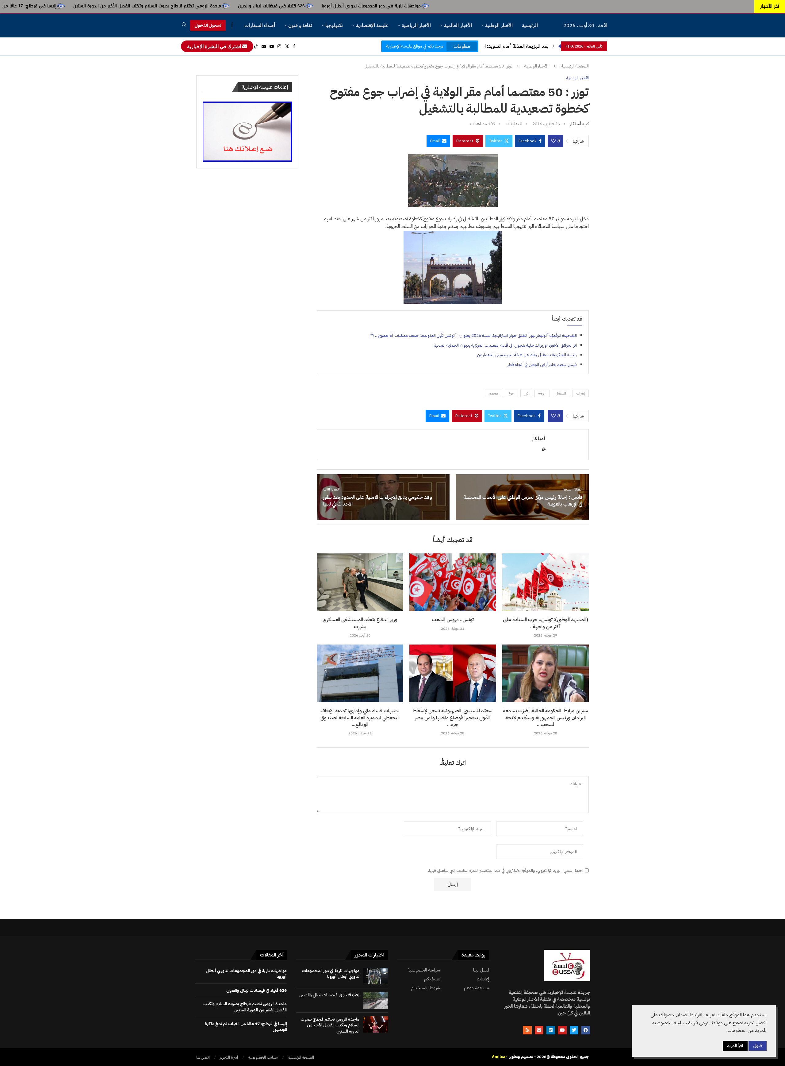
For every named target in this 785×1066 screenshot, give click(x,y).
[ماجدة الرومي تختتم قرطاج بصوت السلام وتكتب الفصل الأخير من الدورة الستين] (375, 1024)
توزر (526, 393)
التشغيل (561, 393)
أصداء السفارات (259, 25)
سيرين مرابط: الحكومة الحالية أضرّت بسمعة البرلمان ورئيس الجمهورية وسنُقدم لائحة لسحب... (545, 717)
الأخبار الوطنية (499, 25)
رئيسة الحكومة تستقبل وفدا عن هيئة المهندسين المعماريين (527, 355)
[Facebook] (294, 46)
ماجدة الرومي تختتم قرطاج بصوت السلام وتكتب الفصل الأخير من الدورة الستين (234, 6)
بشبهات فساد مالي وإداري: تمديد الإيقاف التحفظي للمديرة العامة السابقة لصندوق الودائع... (360, 717)
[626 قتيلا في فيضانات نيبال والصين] (375, 1000)
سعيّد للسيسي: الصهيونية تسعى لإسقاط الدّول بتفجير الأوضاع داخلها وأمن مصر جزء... (452, 717)
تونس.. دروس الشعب (453, 619)
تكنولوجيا (334, 25)
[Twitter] (287, 46)
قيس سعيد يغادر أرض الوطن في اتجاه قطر (542, 364)
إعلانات (483, 979)
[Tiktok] (255, 46)
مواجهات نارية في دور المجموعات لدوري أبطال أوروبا (457, 6)
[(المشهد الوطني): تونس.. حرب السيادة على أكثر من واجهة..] (545, 582)
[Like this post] (553, 141)
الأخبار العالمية (458, 25)
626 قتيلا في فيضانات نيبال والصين (357, 6)
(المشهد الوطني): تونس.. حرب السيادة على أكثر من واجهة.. (545, 623)
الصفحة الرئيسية (575, 66)
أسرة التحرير (229, 1057)
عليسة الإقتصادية (372, 25)
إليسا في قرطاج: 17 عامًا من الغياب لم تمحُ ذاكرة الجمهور (89, 6)
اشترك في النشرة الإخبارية (214, 46)
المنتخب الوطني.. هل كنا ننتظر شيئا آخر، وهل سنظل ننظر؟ (490, 46)
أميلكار (575, 124)
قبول (757, 1045)
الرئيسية (530, 25)
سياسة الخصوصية (424, 970)
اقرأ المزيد (735, 1045)
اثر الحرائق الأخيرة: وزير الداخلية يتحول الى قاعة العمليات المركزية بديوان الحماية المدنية (505, 345)
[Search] (184, 25)
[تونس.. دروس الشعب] (452, 582)
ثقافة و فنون (300, 25)
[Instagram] (279, 46)
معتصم (493, 393)
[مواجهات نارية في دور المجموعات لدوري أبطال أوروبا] (375, 976)
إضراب (580, 393)
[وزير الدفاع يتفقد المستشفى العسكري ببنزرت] (360, 582)
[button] (553, 46)
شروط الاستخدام (425, 988)
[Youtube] (271, 46)
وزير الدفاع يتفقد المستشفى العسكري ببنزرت (360, 623)
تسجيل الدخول (208, 25)
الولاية (542, 393)
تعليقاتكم (432, 979)
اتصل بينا (481, 970)
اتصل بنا (203, 1057)
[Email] (263, 46)
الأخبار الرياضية (416, 25)
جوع (511, 393)
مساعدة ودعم (476, 988)
